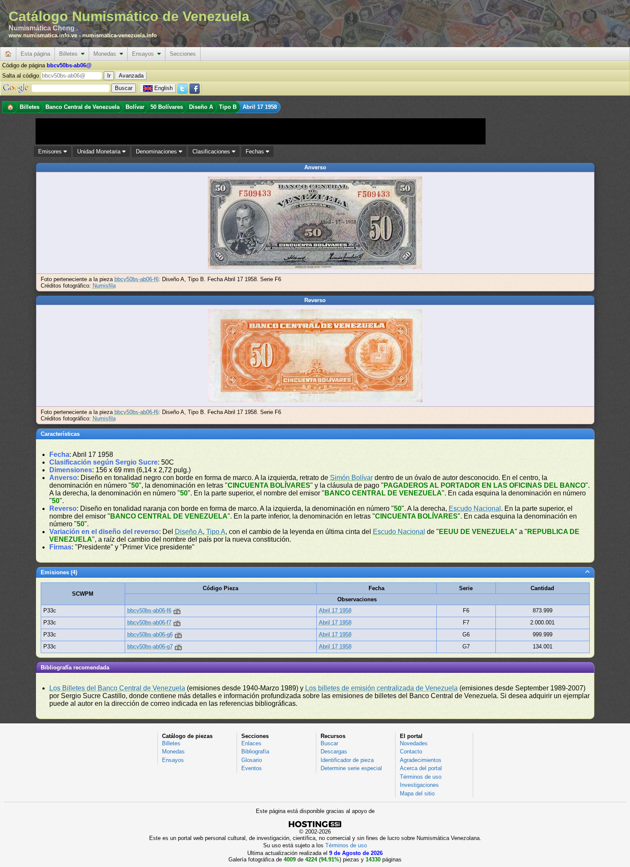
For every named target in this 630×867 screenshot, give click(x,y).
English (163, 88)
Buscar (329, 743)
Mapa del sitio (417, 793)
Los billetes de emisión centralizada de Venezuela (381, 688)
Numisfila (104, 285)
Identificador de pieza (347, 760)
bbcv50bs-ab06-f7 (149, 622)
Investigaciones (419, 785)
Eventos (251, 768)
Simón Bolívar (351, 477)
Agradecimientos (420, 760)
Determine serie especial (351, 768)
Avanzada (131, 75)
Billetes (70, 54)
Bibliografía (255, 751)
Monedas (106, 54)
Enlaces (251, 743)
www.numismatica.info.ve (43, 35)
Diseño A (189, 531)
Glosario (251, 760)
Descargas (334, 751)
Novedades (414, 743)
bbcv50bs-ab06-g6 (150, 634)
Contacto (411, 751)
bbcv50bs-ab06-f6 (136, 279)
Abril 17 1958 (335, 610)
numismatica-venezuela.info (119, 35)
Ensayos (144, 54)
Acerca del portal (421, 768)
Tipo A (215, 531)
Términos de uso (420, 777)
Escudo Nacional (475, 508)
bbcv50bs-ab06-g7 (150, 646)
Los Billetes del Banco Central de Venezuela (117, 688)
